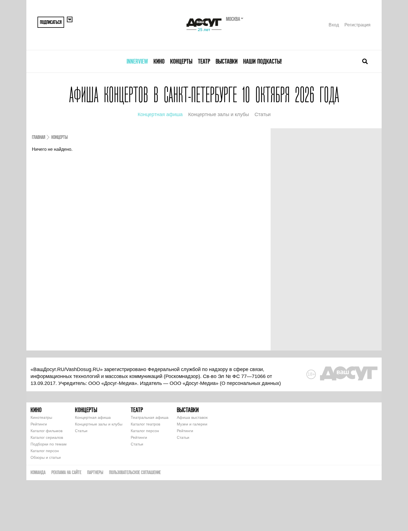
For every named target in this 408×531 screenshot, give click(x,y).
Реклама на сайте (66, 472)
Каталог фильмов (46, 431)
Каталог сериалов (47, 437)
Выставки (227, 61)
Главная (38, 137)
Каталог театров (145, 424)
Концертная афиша (160, 114)
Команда (38, 472)
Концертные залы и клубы (218, 114)
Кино (159, 61)
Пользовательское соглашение (135, 472)
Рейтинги (39, 424)
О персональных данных (250, 383)
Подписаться (51, 22)
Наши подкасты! (262, 61)
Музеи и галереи (192, 424)
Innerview (137, 61)
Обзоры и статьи (46, 457)
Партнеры (95, 472)
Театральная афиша (149, 417)
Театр (204, 61)
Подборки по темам (49, 444)
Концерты (181, 61)
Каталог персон (45, 451)
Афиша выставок (192, 417)
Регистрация (357, 24)
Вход (334, 24)
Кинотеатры (41, 417)
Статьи (263, 114)
